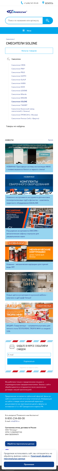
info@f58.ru (15, 421)
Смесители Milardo (19, 94)
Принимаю (29, 464)
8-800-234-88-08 (15, 418)
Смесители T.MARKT (19, 105)
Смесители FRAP (18, 69)
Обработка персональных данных (20, 444)
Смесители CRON (18, 65)
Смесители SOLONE (19, 101)
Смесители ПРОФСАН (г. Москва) (24, 115)
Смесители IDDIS (18, 87)
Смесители (16, 59)
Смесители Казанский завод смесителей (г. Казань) (22, 110)
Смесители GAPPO (18, 76)
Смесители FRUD (18, 72)
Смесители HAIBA (18, 83)
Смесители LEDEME (19, 90)
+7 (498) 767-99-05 (31, 3)
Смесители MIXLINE (19, 98)
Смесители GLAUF (18, 79)
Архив (50, 140)
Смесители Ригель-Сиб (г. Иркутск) (25, 118)
